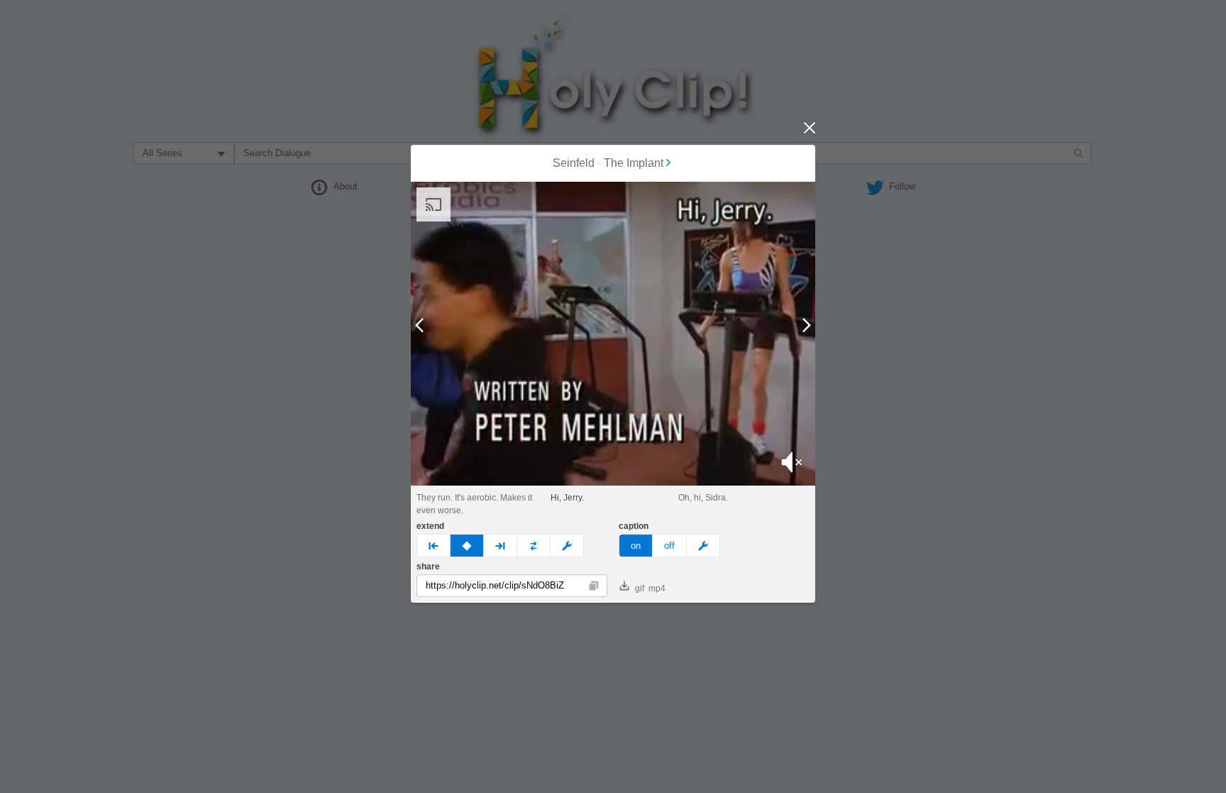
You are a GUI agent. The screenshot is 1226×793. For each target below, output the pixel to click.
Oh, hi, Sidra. (703, 498)
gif (639, 589)
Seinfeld (574, 163)
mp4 (657, 589)
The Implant (633, 163)
